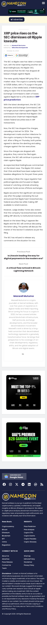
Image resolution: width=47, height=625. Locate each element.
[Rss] (42, 484)
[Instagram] (10, 484)
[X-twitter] (17, 484)
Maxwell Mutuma (18, 45)
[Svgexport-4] (35, 484)
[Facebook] (4, 484)
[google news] (14, 476)
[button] (43, 3)
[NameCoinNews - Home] (16, 4)
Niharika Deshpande (20, 48)
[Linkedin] (29, 484)
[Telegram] (23, 484)
